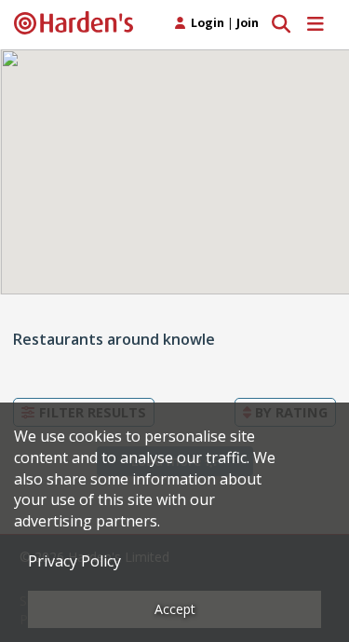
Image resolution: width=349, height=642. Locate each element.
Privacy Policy (74, 561)
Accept (174, 609)
